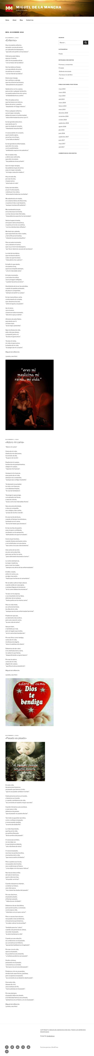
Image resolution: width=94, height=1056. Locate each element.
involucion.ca (50, 1036)
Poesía (61, 54)
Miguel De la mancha (39, 7)
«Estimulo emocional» (65, 71)
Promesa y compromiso (66, 64)
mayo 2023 (62, 89)
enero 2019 (62, 109)
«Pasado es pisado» (16, 738)
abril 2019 (62, 99)
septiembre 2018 (64, 123)
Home (7, 20)
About (14, 20)
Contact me (29, 20)
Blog (21, 20)
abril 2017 (61, 147)
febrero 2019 (62, 106)
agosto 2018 (62, 126)
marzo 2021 (62, 92)
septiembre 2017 (64, 137)
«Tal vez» (61, 78)
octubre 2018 (63, 119)
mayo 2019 (62, 96)
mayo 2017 (62, 143)
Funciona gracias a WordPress (49, 1047)
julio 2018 (61, 130)
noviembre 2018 (63, 116)
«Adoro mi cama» (14, 442)
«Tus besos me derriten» (66, 75)
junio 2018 (62, 133)
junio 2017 (62, 140)
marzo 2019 (62, 102)
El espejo (61, 68)
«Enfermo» (11, 40)
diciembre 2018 (63, 113)
